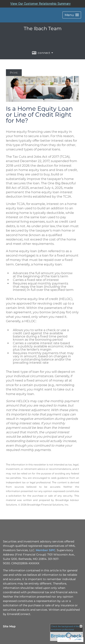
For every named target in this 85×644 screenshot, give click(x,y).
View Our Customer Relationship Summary (40, 4)
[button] (71, 15)
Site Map (9, 626)
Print (14, 72)
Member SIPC (45, 550)
